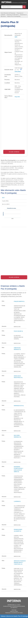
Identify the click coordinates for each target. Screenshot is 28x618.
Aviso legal (14, 610)
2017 (3, 197)
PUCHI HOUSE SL (18, 331)
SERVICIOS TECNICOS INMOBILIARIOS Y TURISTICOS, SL (20, 562)
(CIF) (16, 36)
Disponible (17, 96)
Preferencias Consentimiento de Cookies (14, 612)
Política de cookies (14, 611)
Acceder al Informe (14, 151)
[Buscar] (24, 6)
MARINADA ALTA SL (19, 405)
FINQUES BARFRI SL (19, 301)
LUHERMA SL (17, 501)
